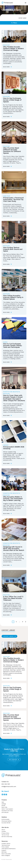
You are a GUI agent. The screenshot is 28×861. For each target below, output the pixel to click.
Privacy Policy (5, 833)
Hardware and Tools (7, 810)
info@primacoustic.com (9, 786)
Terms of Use (5, 834)
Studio (3, 805)
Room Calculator (6, 853)
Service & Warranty (7, 836)
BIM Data (4, 852)
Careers (4, 831)
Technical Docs (6, 845)
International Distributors (9, 848)
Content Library (8, 636)
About (3, 829)
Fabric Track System (7, 809)
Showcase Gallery (6, 821)
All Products (5, 812)
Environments (5, 819)
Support (4, 850)
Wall (3, 802)
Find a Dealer (5, 847)
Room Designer (6, 855)
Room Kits (4, 807)
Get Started (13, 759)
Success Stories (6, 822)
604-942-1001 (6, 784)
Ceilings (4, 803)
